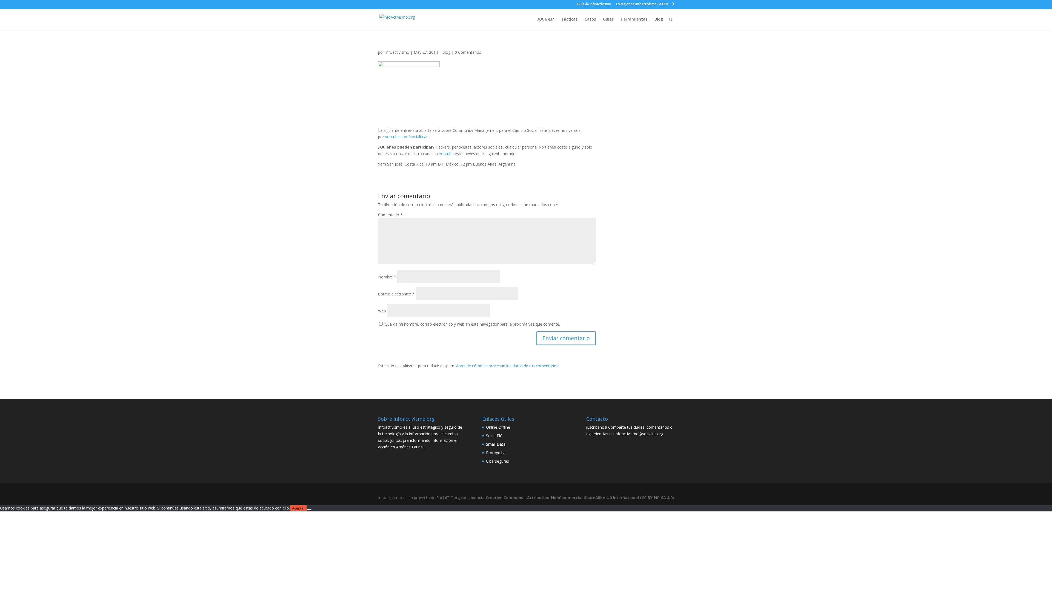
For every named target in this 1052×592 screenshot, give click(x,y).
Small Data (495, 444)
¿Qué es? (545, 19)
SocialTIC (494, 435)
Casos (590, 19)
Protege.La (495, 452)
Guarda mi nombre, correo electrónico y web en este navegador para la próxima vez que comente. (472, 324)
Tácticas (569, 19)
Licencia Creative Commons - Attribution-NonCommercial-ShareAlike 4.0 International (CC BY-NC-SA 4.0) (571, 497)
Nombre (387, 277)
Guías (608, 19)
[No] (309, 509)
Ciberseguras (497, 461)
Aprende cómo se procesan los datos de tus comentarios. (507, 365)
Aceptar (298, 508)
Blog (658, 19)
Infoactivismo (397, 52)
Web (382, 311)
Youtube (446, 153)
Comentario (390, 214)
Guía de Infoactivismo (594, 4)
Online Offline (498, 427)
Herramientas (634, 19)
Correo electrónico (396, 294)
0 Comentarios (468, 52)
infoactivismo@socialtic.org (639, 433)
